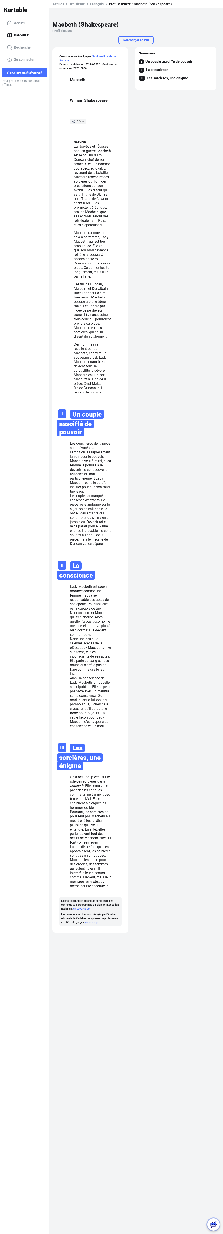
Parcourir (21, 35)
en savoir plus (81, 908)
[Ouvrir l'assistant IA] (213, 1224)
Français (97, 4)
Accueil (19, 23)
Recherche (22, 47)
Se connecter (24, 60)
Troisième (77, 4)
